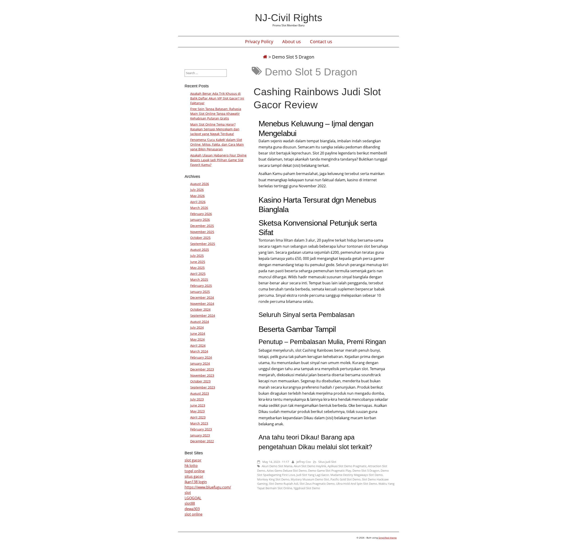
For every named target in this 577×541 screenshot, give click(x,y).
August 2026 (199, 184)
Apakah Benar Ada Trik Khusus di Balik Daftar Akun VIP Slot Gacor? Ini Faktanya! (217, 98)
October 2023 (200, 381)
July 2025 (197, 256)
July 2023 (197, 399)
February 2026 (201, 214)
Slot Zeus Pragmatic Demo (317, 484)
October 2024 (200, 309)
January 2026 (200, 219)
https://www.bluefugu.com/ (208, 487)
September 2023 (202, 387)
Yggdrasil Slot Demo (306, 488)
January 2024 (200, 363)
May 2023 (197, 411)
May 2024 (197, 339)
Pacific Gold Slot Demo (345, 479)
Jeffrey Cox (303, 462)
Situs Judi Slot (327, 462)
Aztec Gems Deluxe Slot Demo (287, 471)
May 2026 (197, 196)
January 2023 (200, 435)
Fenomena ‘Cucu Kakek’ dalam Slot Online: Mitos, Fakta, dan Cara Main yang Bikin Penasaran (217, 144)
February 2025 (201, 285)
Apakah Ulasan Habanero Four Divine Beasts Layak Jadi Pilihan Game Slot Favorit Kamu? (218, 160)
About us (291, 41)
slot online (193, 514)
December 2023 (202, 369)
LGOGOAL (193, 498)
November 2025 (202, 232)
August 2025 (199, 249)
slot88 (190, 503)
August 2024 (199, 321)
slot (188, 492)
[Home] (265, 57)
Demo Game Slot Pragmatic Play (329, 471)
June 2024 (197, 333)
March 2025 (199, 279)
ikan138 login (196, 481)
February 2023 (201, 429)
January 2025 (200, 292)
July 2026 (197, 190)
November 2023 (202, 375)
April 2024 (198, 345)
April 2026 (198, 202)
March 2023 (199, 423)
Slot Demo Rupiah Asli (283, 484)
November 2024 (202, 303)
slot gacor (193, 460)
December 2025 (202, 226)
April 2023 (198, 417)
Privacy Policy (259, 41)
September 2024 (202, 315)
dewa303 (192, 508)
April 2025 (198, 274)
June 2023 (197, 405)
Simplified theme (387, 537)
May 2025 (197, 267)
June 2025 (197, 262)
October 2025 (200, 237)
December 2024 (202, 297)
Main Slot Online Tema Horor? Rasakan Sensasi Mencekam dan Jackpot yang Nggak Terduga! (214, 129)
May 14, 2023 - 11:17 (275, 462)
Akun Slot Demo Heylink (310, 466)
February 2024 (201, 357)
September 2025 (202, 244)
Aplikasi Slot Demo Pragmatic (346, 466)
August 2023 (199, 393)
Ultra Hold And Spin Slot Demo (356, 484)
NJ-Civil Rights (288, 17)
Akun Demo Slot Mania (277, 466)
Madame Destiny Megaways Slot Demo (356, 475)
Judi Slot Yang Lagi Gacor (312, 475)
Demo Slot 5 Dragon (366, 471)
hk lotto (191, 465)
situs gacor (194, 476)
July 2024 (197, 327)
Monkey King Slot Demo (273, 479)
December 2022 (202, 441)
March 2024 (199, 351)
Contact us (321, 41)
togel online (195, 471)
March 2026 (199, 208)
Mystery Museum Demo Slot (310, 479)
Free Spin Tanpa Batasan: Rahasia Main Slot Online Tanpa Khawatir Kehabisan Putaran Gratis (215, 113)
